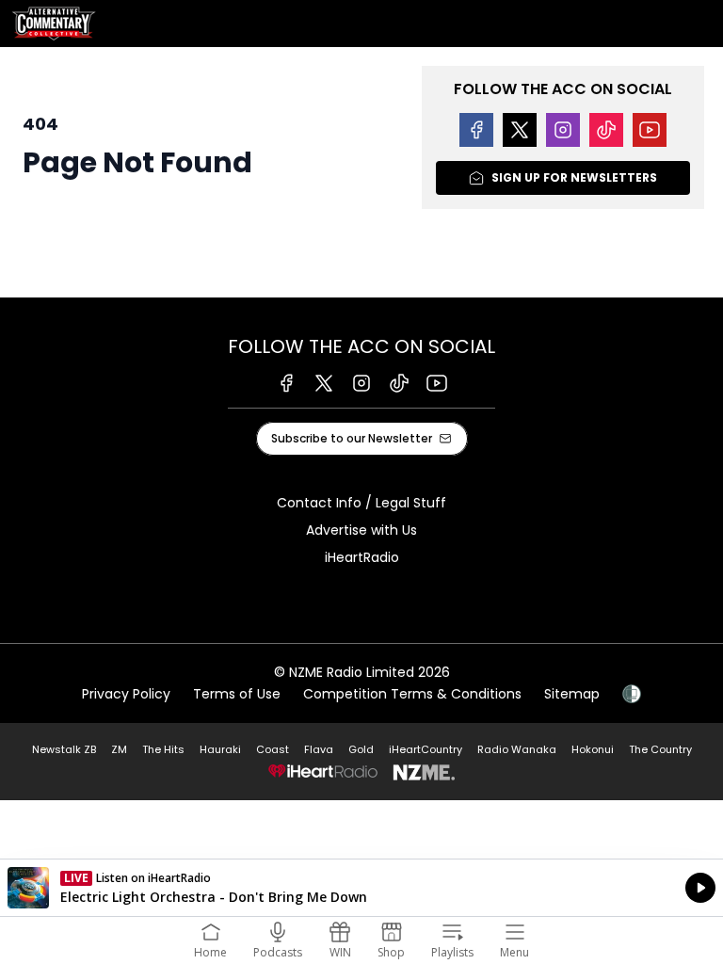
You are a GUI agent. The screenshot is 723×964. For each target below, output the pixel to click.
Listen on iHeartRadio (361, 888)
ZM (119, 749)
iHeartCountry (425, 749)
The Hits (163, 749)
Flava (318, 749)
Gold (361, 749)
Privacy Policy (126, 693)
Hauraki (220, 749)
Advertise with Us (361, 530)
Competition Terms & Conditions (412, 693)
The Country (660, 749)
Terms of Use (237, 693)
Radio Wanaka (516, 749)
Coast (272, 749)
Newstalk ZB (64, 749)
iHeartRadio (362, 557)
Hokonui (592, 749)
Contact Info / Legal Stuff (361, 502)
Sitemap (572, 693)
